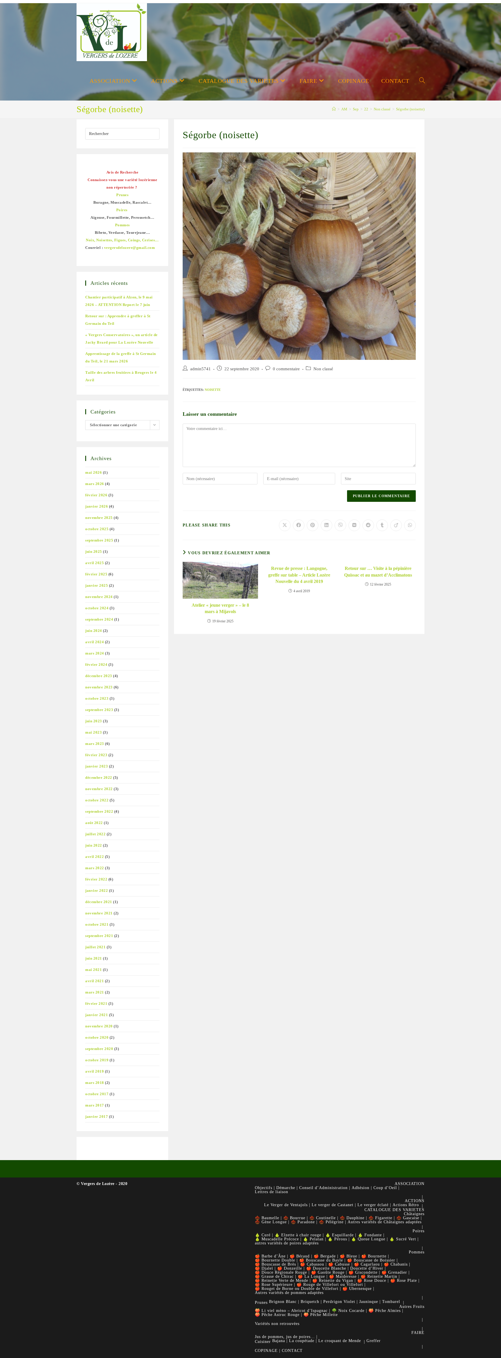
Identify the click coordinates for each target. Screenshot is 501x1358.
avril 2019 (94, 1071)
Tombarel (391, 1301)
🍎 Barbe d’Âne (270, 1256)
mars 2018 (94, 1082)
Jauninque (368, 1301)
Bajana (278, 1341)
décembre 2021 (98, 902)
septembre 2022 (99, 811)
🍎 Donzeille (289, 1268)
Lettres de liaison (271, 1192)
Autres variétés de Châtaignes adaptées (385, 1222)
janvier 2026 (96, 506)
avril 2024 (94, 642)
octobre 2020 (96, 1037)
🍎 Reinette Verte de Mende (281, 1280)
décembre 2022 (98, 777)
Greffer (373, 1341)
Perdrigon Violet (339, 1301)
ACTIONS (414, 1201)
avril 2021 (94, 981)
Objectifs (263, 1188)
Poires (418, 1231)
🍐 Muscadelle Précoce (277, 1239)
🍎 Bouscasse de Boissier (371, 1260)
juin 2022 (93, 845)
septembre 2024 (99, 619)
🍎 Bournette (373, 1256)
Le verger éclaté (373, 1205)
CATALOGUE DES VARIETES (394, 1210)
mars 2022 (94, 868)
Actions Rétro (406, 1205)
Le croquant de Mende (339, 1341)
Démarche (285, 1188)
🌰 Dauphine (352, 1218)
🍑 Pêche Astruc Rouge (277, 1315)
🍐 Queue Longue (368, 1239)
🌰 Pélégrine (331, 1222)
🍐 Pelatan (313, 1239)
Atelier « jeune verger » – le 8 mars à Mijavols (220, 608)
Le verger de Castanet (332, 1205)
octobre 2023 (96, 698)
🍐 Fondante (370, 1235)
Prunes (261, 1302)
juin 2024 (93, 630)
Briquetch (310, 1301)
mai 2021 (93, 969)
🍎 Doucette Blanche (326, 1268)
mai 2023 (93, 732)
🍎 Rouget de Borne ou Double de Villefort (296, 1288)
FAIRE (417, 1332)
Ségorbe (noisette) (410, 109)
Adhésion (360, 1188)
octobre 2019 (96, 1060)
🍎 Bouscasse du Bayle (321, 1260)
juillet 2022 (95, 834)
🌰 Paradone (303, 1222)
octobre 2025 (96, 529)
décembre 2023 (98, 676)
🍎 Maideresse (343, 1276)
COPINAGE (266, 1350)
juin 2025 (93, 551)
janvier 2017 (96, 1116)
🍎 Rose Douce (371, 1280)
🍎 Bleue (348, 1256)
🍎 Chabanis (396, 1264)
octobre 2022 (96, 800)
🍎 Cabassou (312, 1264)
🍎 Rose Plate (403, 1280)
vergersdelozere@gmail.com (129, 247)
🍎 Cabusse (339, 1264)
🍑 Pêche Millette (321, 1315)
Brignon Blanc (283, 1301)
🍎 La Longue (311, 1276)
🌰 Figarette (380, 1218)
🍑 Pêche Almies (385, 1310)
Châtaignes (414, 1214)
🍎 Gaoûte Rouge (327, 1272)
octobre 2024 (96, 608)
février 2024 (96, 664)
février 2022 (96, 879)
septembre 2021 (99, 936)
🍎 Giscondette (362, 1272)
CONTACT (292, 1350)
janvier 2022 (96, 890)
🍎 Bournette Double (275, 1260)
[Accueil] (334, 109)
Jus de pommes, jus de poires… (285, 1337)
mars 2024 (94, 653)
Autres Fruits (411, 1306)
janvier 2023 (96, 766)
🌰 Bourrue (294, 1218)
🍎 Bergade (325, 1256)
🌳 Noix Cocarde (348, 1310)
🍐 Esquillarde (339, 1235)
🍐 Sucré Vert (402, 1239)
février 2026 (96, 495)
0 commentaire (286, 369)
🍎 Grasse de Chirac (274, 1276)
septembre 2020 (99, 1049)
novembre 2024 (99, 597)
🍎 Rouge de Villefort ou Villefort (330, 1284)
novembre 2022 (99, 789)
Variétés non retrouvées (277, 1323)
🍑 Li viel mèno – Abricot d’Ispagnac (291, 1310)
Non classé (323, 369)
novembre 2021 (99, 913)
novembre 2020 (99, 1026)
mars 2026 (94, 484)
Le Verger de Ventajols (286, 1205)
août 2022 (94, 823)
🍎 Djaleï (264, 1268)
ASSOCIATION (409, 1184)
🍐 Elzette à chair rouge (298, 1235)
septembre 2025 (99, 540)
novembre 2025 (99, 517)
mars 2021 (94, 992)
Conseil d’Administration (323, 1188)
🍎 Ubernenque (357, 1288)
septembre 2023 (99, 710)
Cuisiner (263, 1341)
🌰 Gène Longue (271, 1222)
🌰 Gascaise (407, 1218)
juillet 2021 (95, 947)
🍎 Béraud (300, 1256)
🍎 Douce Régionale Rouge (281, 1272)
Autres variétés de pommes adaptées (289, 1292)
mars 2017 (94, 1105)
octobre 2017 (96, 1094)
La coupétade (301, 1341)
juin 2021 (93, 958)
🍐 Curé (263, 1235)
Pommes (416, 1252)
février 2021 (96, 1003)
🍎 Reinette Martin (379, 1276)
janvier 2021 (96, 1015)
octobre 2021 (96, 924)
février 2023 (96, 755)
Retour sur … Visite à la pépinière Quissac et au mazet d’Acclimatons (378, 571)
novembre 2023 (99, 687)
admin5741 (200, 369)
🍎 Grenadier (394, 1272)
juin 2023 (93, 721)
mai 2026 (93, 472)
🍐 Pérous (337, 1239)
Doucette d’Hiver (366, 1268)
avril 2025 (94, 563)
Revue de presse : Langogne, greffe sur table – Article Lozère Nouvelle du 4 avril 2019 (299, 575)
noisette (213, 389)
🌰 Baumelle (267, 1218)
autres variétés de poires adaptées (287, 1243)
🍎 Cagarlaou (367, 1264)
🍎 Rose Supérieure (274, 1284)
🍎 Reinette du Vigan (332, 1280)
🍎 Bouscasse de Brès (275, 1264)
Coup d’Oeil (385, 1188)
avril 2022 (94, 856)
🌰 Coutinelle (322, 1218)
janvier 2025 (96, 585)
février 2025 (96, 574)
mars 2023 (94, 743)
